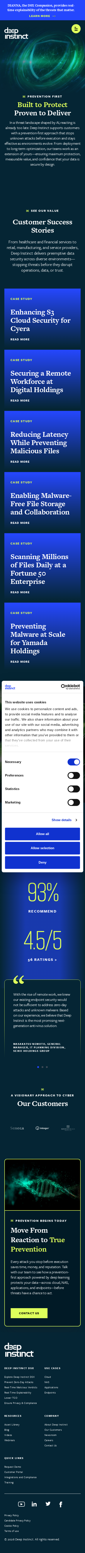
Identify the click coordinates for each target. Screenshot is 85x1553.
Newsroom (50, 1435)
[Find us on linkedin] (35, 1505)
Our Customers (53, 1430)
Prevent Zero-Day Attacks (19, 1382)
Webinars (9, 1440)
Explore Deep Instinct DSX (19, 1377)
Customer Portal (13, 1472)
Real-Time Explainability (17, 1392)
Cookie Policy (11, 1526)
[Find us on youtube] (22, 1505)
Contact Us (29, 1313)
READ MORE (20, 400)
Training (9, 1482)
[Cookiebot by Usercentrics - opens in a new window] (61, 687)
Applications (51, 1387)
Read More (20, 339)
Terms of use (11, 1531)
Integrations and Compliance (20, 1477)
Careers (48, 1440)
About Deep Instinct (56, 1424)
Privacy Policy (11, 1515)
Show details (61, 820)
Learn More (39, 16)
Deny (42, 862)
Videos (8, 1435)
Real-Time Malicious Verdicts (20, 1387)
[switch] (74, 775)
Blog (6, 1430)
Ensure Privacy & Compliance (20, 1403)
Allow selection (42, 848)
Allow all (42, 834)
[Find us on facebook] (63, 1505)
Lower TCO (10, 1398)
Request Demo (12, 1467)
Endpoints (50, 1392)
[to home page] (16, 31)
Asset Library (11, 1424)
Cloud (47, 1377)
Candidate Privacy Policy (17, 1520)
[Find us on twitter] (49, 1505)
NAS (46, 1382)
